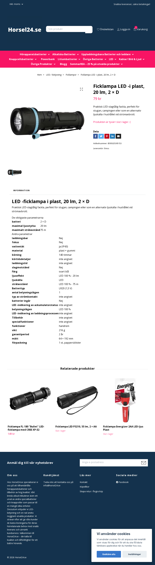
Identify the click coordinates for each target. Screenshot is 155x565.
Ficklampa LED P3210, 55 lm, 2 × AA (76, 426)
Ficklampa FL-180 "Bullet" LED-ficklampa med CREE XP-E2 (26, 428)
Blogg (63, 64)
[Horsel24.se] (24, 29)
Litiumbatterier (67, 59)
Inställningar (134, 554)
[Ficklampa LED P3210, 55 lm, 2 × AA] (77, 400)
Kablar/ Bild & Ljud (130, 59)
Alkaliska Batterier (64, 54)
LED (111, 59)
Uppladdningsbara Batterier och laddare (106, 54)
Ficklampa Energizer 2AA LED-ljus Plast (123, 428)
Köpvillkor (84, 486)
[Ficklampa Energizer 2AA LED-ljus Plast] (125, 400)
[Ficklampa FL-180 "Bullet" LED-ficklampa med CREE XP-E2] (30, 400)
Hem (39, 74)
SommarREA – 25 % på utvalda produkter (95, 64)
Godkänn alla (108, 554)
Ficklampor (71, 74)
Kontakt (83, 482)
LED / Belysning (53, 74)
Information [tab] (21, 190)
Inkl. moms (15, 4)
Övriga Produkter (41, 64)
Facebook (123, 482)
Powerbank (48, 59)
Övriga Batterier (93, 59)
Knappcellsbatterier (21, 59)
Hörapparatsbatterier (33, 54)
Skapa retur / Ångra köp (91, 491)
